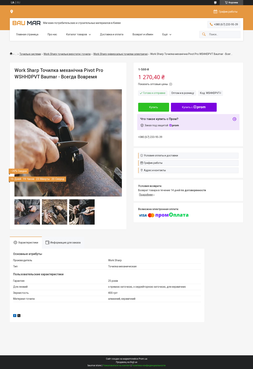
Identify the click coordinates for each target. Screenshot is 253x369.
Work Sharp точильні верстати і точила (67, 54)
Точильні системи (30, 54)
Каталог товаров (76, 34)
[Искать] (204, 34)
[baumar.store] (26, 23)
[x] (18, 316)
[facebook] (14, 316)
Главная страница (27, 34)
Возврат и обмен (143, 34)
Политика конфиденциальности (149, 365)
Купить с (187, 107)
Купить (153, 107)
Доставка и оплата (111, 34)
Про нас (52, 34)
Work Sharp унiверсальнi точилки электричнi (120, 54)
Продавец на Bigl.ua (126, 362)
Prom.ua (143, 359)
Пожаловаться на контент (116, 365)
